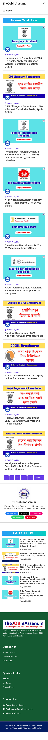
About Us (6, 679)
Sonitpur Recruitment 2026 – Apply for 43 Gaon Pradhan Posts (24, 334)
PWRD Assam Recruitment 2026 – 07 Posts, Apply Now (32, 554)
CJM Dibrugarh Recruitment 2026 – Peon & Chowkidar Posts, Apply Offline (24, 109)
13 (30, 478)
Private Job (7, 661)
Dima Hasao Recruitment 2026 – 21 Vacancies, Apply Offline (23, 247)
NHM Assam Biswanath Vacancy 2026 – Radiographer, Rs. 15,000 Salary (23, 203)
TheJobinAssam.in (15, 3)
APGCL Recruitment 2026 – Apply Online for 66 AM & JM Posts (24, 377)
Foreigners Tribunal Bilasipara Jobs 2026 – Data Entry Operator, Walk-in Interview (23, 466)
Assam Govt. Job (10, 652)
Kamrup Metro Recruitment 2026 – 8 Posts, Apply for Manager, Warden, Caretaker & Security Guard (23, 62)
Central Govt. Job (10, 657)
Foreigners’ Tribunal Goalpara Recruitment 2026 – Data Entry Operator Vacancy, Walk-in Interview (22, 156)
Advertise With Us (12, 713)
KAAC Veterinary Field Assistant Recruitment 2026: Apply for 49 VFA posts (23, 290)
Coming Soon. (18, 705)
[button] (44, 3)
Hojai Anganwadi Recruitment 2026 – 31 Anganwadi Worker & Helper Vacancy (22, 421)
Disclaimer (7, 683)
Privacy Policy (8, 687)
